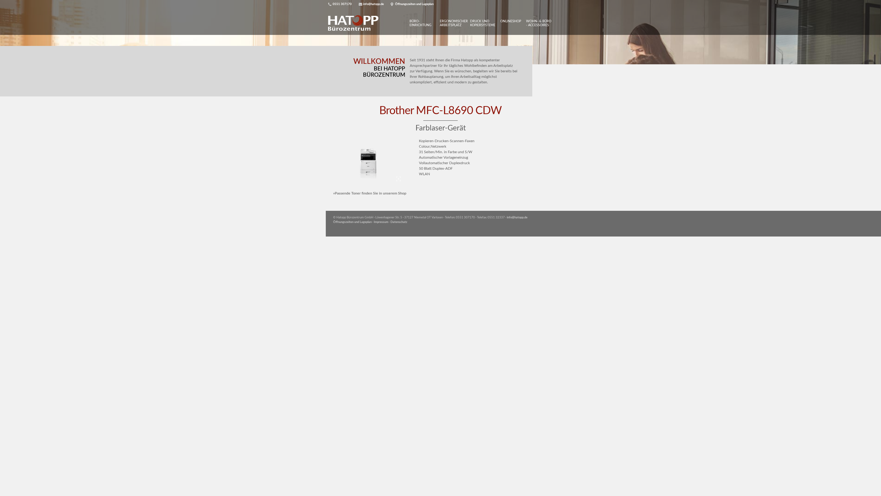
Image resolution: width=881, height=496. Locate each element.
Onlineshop (510, 21)
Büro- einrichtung (420, 23)
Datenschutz (398, 222)
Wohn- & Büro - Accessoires (538, 23)
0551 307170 (342, 4)
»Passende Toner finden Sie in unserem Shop (369, 193)
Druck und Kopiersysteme (482, 23)
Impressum (381, 222)
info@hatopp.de (373, 4)
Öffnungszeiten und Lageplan (414, 4)
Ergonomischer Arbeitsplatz (453, 23)
